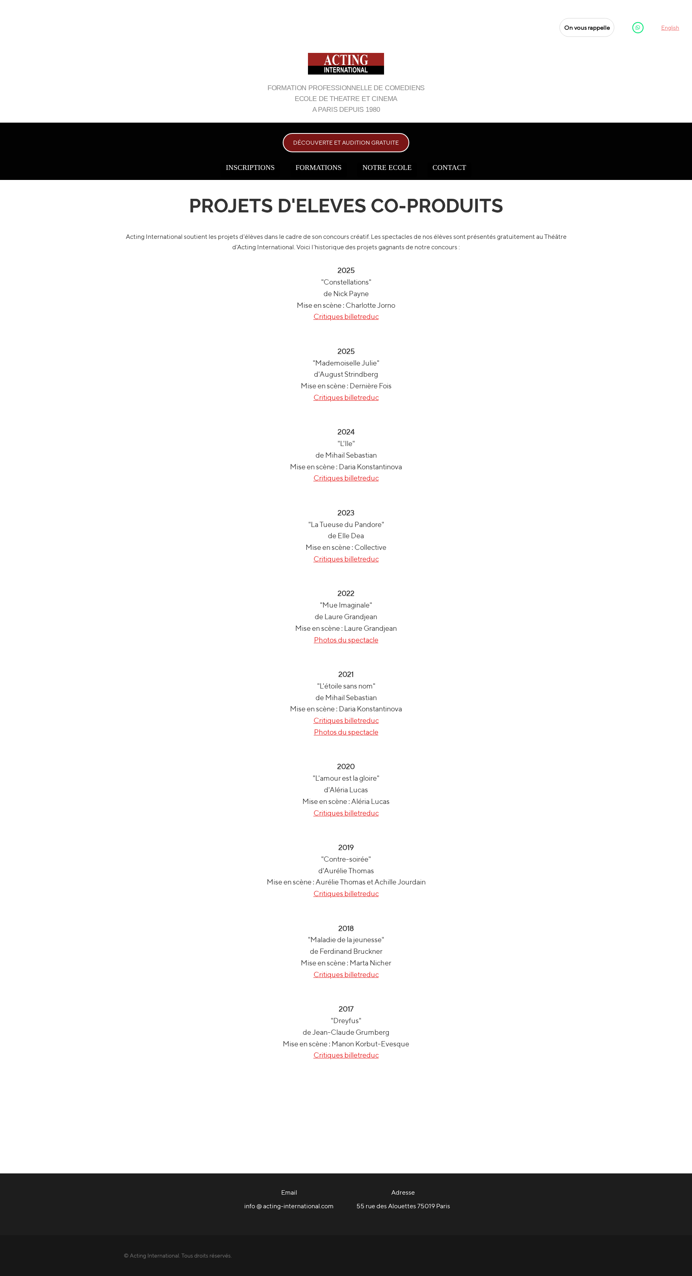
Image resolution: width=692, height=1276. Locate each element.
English (670, 27)
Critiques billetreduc (346, 316)
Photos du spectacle (346, 640)
